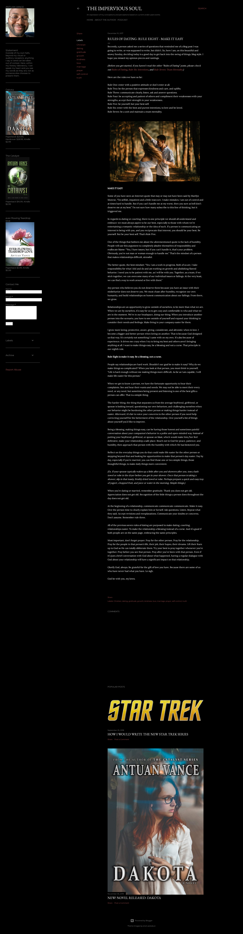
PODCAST (123, 20)
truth (79, 77)
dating (80, 48)
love (79, 63)
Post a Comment (121, 739)
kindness (81, 59)
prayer (80, 70)
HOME (90, 20)
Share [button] (79, 33)
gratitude (81, 52)
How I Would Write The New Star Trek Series (148, 734)
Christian (81, 45)
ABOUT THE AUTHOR (105, 20)
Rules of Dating (119, 69)
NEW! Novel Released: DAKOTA (134, 898)
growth (80, 55)
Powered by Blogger (143, 920)
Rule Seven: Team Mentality (168, 69)
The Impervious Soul (114, 8)
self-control (82, 74)
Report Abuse (13, 369)
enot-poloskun (149, 926)
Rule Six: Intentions (138, 69)
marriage (81, 66)
